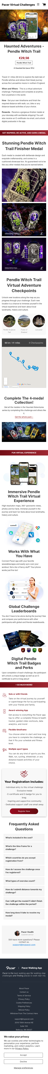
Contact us (24, 992)
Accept (23, 1055)
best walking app (22, 973)
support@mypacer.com (24, 944)
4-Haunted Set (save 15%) (24, 68)
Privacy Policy (24, 999)
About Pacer (24, 988)
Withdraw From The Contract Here (24, 1013)
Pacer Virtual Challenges (18, 4)
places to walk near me (34, 975)
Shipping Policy (24, 1006)
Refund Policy (24, 1010)
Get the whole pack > (24, 416)
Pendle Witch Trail (24, 63)
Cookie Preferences (24, 1003)
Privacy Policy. (22, 1048)
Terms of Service (24, 995)
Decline (23, 1061)
